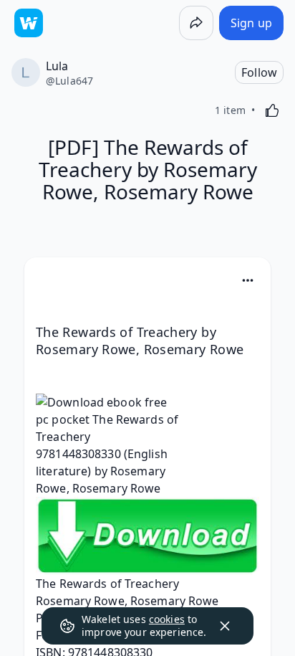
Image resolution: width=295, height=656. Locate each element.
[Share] (196, 23)
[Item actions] (247, 280)
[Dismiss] (224, 625)
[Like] (272, 110)
